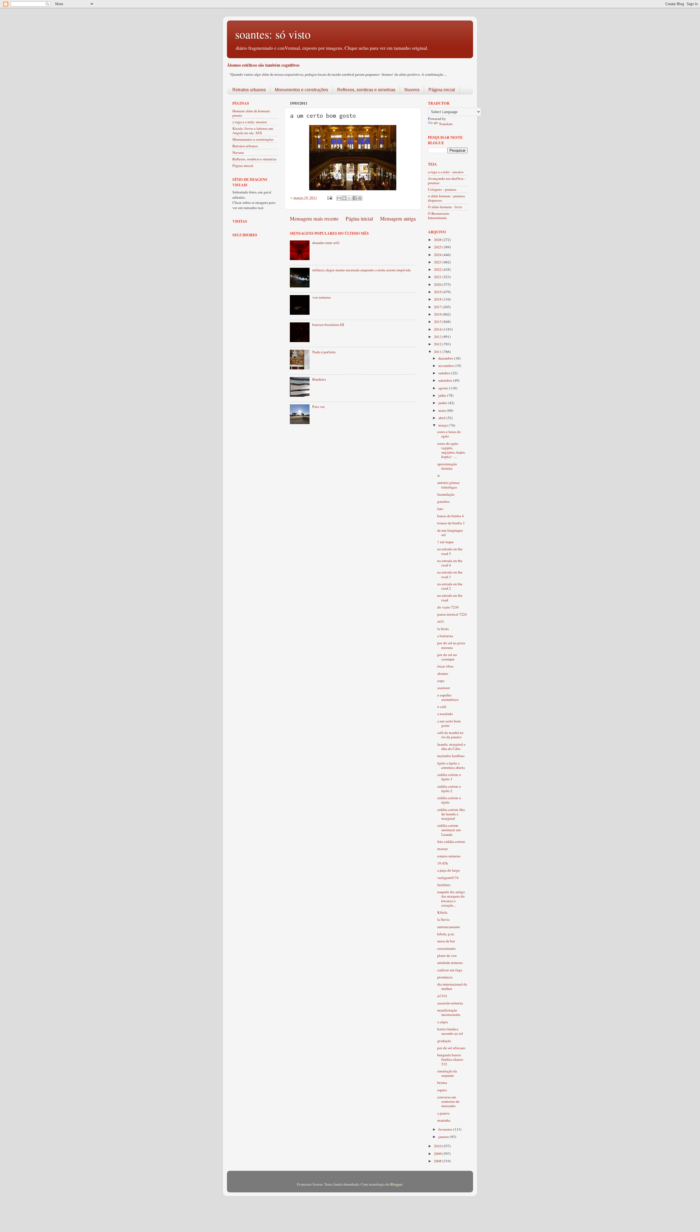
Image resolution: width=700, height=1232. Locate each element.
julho (442, 395)
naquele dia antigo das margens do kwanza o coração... (451, 898)
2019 (438, 291)
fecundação (445, 494)
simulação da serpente (447, 1073)
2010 (438, 1145)
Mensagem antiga (398, 218)
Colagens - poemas (442, 189)
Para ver (318, 406)
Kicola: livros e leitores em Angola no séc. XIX (252, 130)
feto (440, 508)
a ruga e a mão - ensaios (445, 171)
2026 (438, 239)
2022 (438, 269)
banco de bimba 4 (450, 515)
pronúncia (445, 977)
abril (442, 417)
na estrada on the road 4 (449, 563)
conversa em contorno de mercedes (448, 1101)
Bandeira (319, 379)
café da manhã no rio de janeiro (450, 734)
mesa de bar (446, 941)
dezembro (446, 358)
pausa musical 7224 (452, 614)
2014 (438, 329)
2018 (438, 299)
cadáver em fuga (449, 970)
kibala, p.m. (446, 933)
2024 (438, 254)
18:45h (442, 863)
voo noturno (321, 297)
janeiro (444, 1136)
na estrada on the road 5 (449, 551)
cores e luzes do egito (449, 434)
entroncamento (448, 926)
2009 (438, 1153)
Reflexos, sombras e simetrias (366, 89)
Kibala (442, 912)
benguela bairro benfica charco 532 (450, 1059)
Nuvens (411, 89)
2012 (438, 344)
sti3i (440, 621)
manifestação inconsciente (448, 1012)
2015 (438, 321)
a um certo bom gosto (449, 723)
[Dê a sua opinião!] (344, 198)
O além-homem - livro (445, 206)
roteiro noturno (448, 856)
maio (442, 410)
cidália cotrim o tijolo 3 (449, 776)
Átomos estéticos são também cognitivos (263, 65)
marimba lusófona (451, 755)
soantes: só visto (273, 34)
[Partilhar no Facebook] (354, 198)
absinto (442, 673)
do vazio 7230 (448, 607)
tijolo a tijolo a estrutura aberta (451, 765)
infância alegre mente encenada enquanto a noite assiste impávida (361, 269)
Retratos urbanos (249, 89)
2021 (438, 276)
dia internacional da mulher (452, 986)
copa (440, 680)
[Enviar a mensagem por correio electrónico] (329, 197)
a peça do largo (448, 870)
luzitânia (443, 884)
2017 (438, 306)
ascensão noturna (450, 1003)
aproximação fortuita (447, 466)
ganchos (443, 501)
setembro (445, 380)
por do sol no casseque (447, 656)
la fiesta (443, 628)
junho (443, 402)
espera (442, 1089)
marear (442, 848)
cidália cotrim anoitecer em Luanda (449, 830)
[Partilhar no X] (349, 198)
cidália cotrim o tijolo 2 (449, 788)
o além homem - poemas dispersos (446, 198)
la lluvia (443, 919)
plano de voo (447, 955)
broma (442, 1082)
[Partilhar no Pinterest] (360, 198)
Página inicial (441, 89)
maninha (443, 1120)
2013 (438, 336)
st (438, 475)
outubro (444, 373)
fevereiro (445, 1129)
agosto (443, 388)
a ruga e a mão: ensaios (249, 121)
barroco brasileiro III (328, 324)
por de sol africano (451, 1047)
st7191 (442, 995)
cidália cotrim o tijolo (449, 800)
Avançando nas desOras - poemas (447, 180)
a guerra (443, 1113)
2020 (438, 284)
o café (441, 706)
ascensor (443, 687)
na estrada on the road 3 (449, 574)
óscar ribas (445, 666)
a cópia (442, 1021)
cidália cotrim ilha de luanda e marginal (451, 814)
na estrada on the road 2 (449, 586)
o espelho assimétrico (448, 697)
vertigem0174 (448, 877)
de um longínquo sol (450, 532)
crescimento (446, 948)
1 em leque (445, 541)
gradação (444, 1040)
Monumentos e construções (301, 89)
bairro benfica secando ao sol (450, 1031)
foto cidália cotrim (451, 841)
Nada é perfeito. (324, 351)
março (443, 425)
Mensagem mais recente (314, 218)
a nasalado (445, 713)
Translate (446, 123)
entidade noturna (450, 962)
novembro (446, 365)
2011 (438, 351)
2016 (438, 314)
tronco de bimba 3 (451, 523)
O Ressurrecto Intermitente (438, 215)
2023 (438, 262)
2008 (438, 1161)
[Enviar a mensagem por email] (339, 198)
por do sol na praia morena (451, 645)
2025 (438, 247)
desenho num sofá (325, 242)
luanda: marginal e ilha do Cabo (451, 746)
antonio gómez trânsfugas (448, 484)
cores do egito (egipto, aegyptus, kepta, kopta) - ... (451, 450)
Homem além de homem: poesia (251, 113)
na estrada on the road (449, 597)
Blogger (396, 1184)
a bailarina (445, 635)
